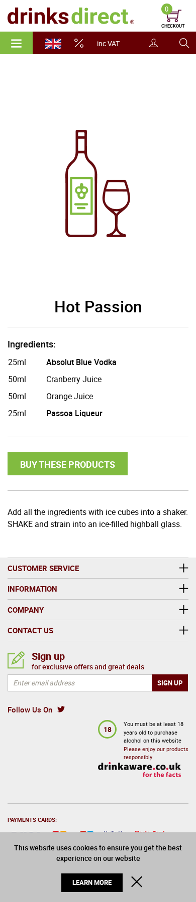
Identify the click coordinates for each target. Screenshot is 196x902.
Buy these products (67, 464)
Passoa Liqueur (74, 413)
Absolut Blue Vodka (81, 362)
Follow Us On (30, 709)
